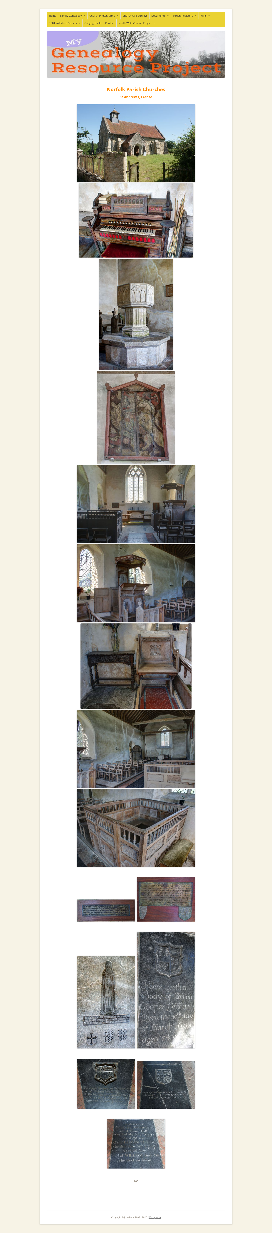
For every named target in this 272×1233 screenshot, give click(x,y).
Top (136, 1181)
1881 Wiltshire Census (63, 23)
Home (52, 15)
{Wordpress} (154, 1217)
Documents (158, 15)
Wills (203, 15)
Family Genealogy (71, 15)
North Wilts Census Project (135, 23)
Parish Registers (183, 15)
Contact (110, 23)
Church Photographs (102, 15)
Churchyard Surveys (134, 15)
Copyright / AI (92, 23)
